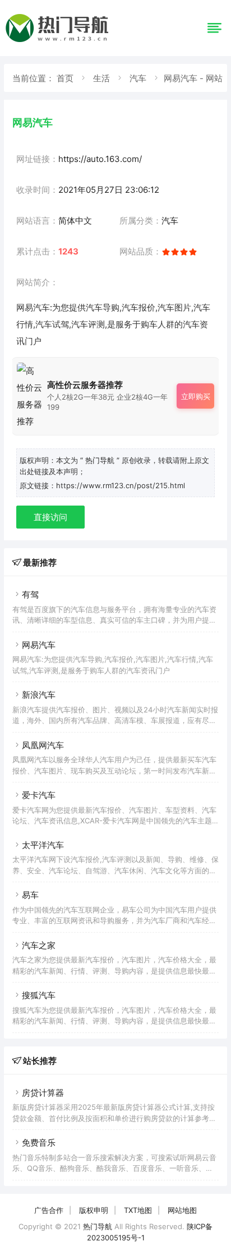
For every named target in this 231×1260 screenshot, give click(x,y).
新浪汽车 (39, 694)
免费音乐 (39, 1142)
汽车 (138, 78)
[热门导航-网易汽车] (59, 41)
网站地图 (182, 1210)
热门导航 (97, 1226)
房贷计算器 (43, 1092)
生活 (101, 78)
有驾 (30, 594)
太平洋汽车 (43, 845)
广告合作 (48, 1210)
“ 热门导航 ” (101, 460)
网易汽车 (39, 645)
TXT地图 (138, 1210)
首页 (65, 78)
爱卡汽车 (39, 795)
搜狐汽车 (39, 995)
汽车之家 (39, 945)
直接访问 (50, 517)
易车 (30, 895)
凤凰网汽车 (43, 745)
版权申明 (93, 1210)
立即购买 (195, 396)
